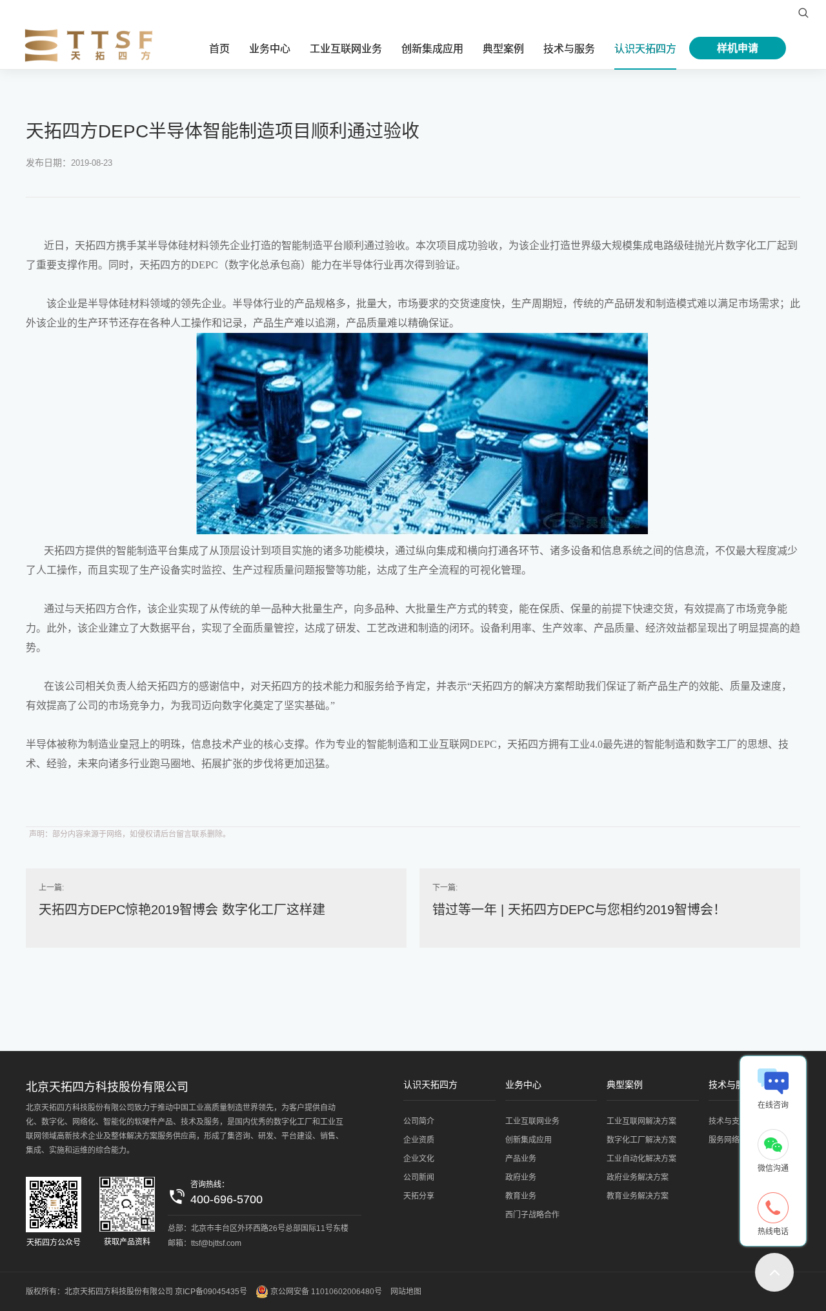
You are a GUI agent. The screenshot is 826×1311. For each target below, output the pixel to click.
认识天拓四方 (645, 48)
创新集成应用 (432, 48)
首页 (219, 48)
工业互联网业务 (346, 48)
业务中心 (269, 48)
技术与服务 (569, 48)
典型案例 (503, 48)
